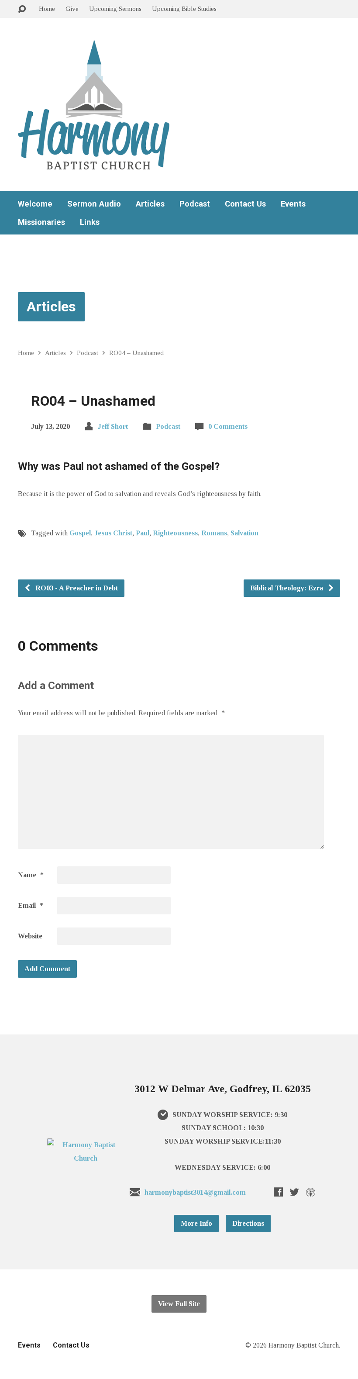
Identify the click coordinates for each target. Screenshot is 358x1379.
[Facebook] (278, 1191)
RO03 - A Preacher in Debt (76, 588)
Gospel (80, 533)
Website (30, 936)
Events (293, 204)
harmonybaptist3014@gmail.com (195, 1192)
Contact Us (245, 204)
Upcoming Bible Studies (184, 8)
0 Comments (228, 426)
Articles (150, 204)
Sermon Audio (94, 204)
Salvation (244, 533)
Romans (214, 533)
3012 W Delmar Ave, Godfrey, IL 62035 (222, 1088)
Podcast (194, 204)
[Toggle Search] (22, 9)
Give (72, 8)
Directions (248, 1223)
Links (90, 222)
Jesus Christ (113, 533)
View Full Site (179, 1303)
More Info (196, 1223)
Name (31, 875)
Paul (142, 533)
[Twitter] (294, 1191)
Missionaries (41, 222)
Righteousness (175, 533)
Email (30, 905)
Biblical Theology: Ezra (287, 588)
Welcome (35, 204)
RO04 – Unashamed (136, 352)
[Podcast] (310, 1191)
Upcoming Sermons (115, 8)
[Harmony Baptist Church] (85, 1158)
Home (47, 8)
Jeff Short (113, 426)
